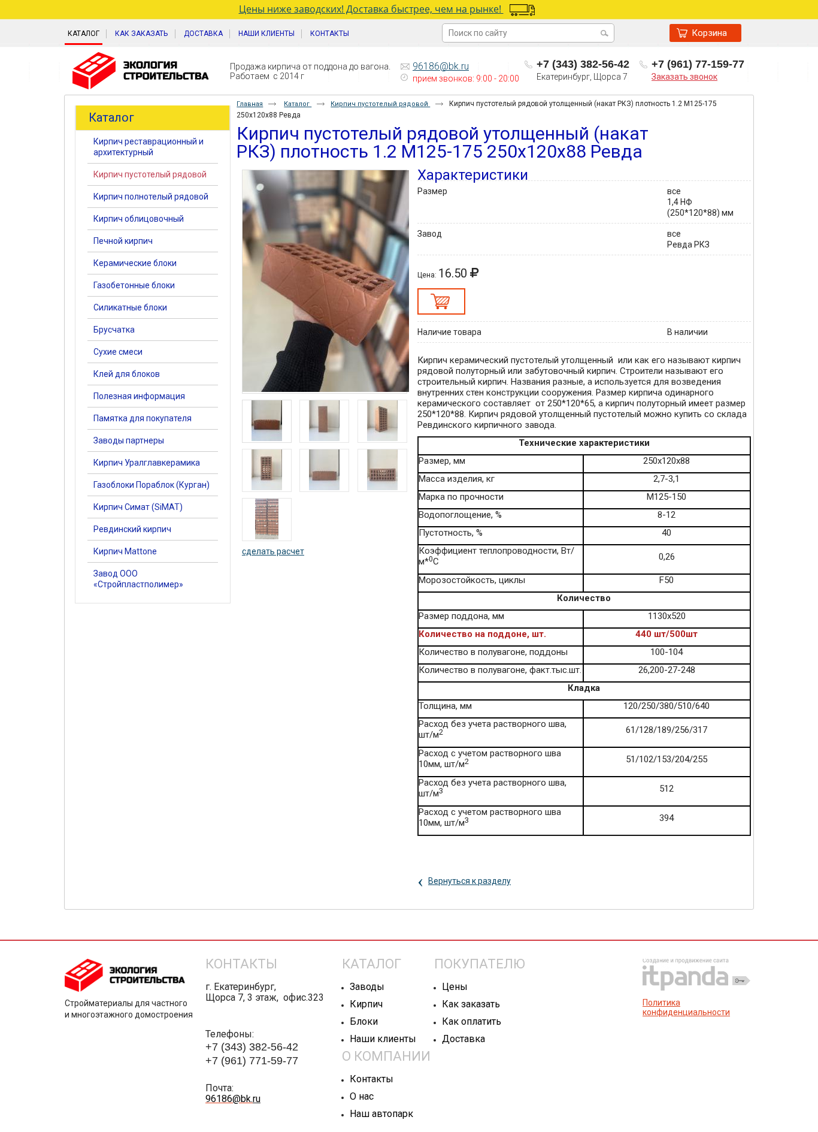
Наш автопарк (381, 1113)
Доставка (463, 1039)
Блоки (364, 1021)
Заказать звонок (684, 77)
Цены (455, 986)
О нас (362, 1096)
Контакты (371, 1079)
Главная (250, 104)
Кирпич (366, 1004)
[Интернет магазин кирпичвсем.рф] (141, 71)
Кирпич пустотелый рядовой (380, 104)
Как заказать (471, 1004)
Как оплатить (471, 1021)
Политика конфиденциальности (686, 1007)
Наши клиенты (383, 1039)
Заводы (367, 986)
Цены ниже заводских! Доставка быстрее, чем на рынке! (371, 9)
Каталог (83, 33)
